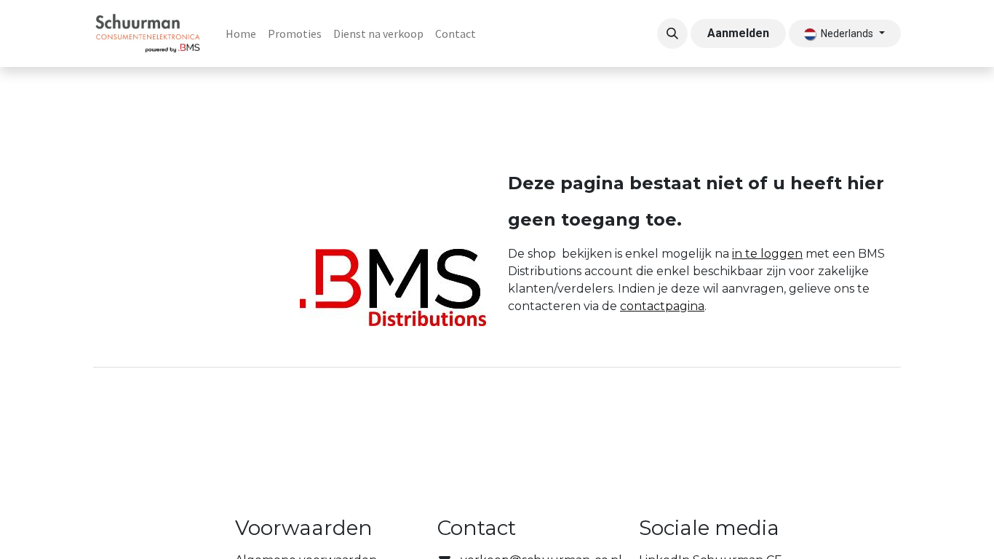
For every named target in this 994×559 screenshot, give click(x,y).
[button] (672, 33)
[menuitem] (241, 33)
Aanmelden (738, 33)
